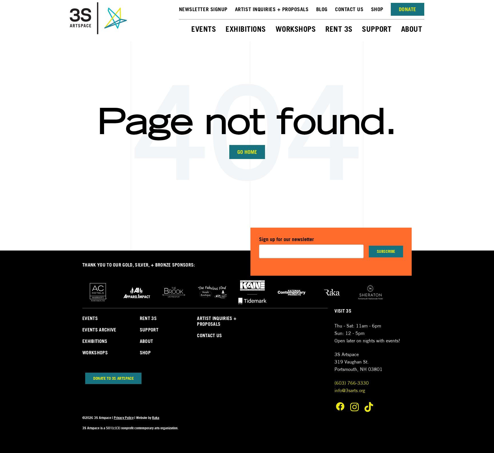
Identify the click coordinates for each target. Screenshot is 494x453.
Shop (377, 9)
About (412, 29)
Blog (322, 9)
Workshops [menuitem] (95, 352)
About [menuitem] (146, 341)
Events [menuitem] (90, 318)
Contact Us (349, 9)
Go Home (247, 152)
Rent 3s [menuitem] (148, 318)
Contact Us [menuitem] (209, 335)
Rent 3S (339, 29)
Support (377, 29)
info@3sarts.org (349, 390)
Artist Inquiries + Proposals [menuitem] (216, 321)
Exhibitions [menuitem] (94, 341)
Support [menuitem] (149, 330)
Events (204, 29)
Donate (407, 9)
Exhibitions (247, 29)
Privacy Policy (124, 418)
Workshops (297, 29)
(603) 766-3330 (351, 383)
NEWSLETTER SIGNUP (203, 9)
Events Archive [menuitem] (99, 330)
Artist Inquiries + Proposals (272, 9)
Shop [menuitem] (145, 352)
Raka (155, 418)
